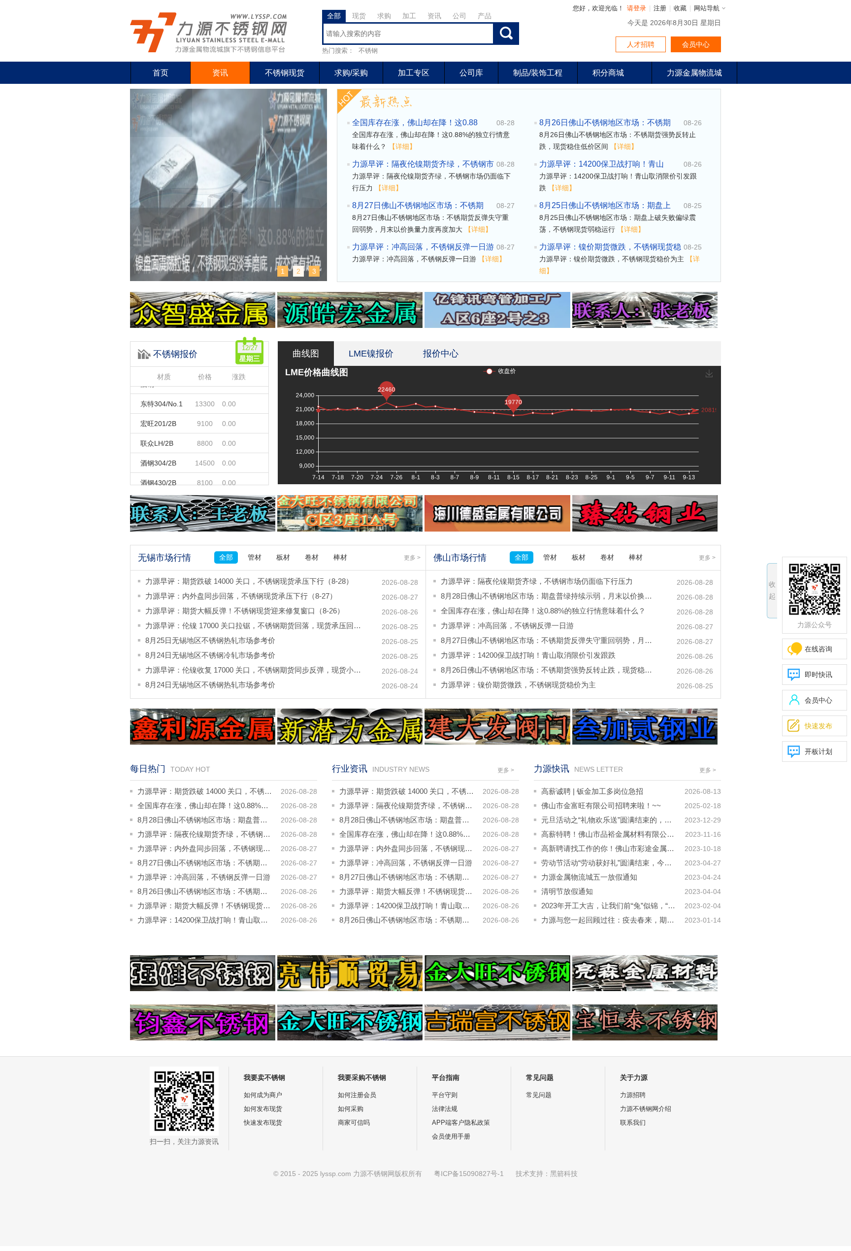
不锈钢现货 (284, 73)
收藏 (680, 8)
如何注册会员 (357, 1095)
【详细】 (402, 146)
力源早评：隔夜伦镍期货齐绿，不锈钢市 (423, 164)
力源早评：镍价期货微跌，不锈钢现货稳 (610, 247)
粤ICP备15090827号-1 (469, 1174)
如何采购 (350, 1108)
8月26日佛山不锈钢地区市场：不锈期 (605, 122)
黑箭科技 (564, 1174)
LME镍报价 (371, 353)
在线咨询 (818, 649)
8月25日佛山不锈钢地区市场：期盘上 (605, 205)
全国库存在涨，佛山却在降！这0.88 (415, 122)
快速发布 (809, 725)
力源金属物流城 (694, 73)
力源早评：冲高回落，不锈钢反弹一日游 (423, 247)
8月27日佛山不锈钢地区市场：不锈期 (418, 205)
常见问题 (539, 1095)
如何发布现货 (263, 1108)
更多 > (412, 557)
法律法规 (445, 1108)
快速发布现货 (263, 1122)
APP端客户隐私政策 (461, 1122)
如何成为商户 (263, 1095)
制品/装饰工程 (537, 73)
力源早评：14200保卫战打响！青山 (601, 164)
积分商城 (608, 73)
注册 (660, 8)
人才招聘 (641, 44)
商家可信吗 (354, 1122)
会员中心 (696, 44)
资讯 (220, 73)
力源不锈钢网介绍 (645, 1108)
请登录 (636, 8)
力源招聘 (633, 1095)
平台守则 (445, 1095)
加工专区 (413, 73)
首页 (160, 73)
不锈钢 (368, 50)
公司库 (471, 73)
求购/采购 (351, 73)
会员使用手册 (451, 1136)
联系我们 (633, 1122)
